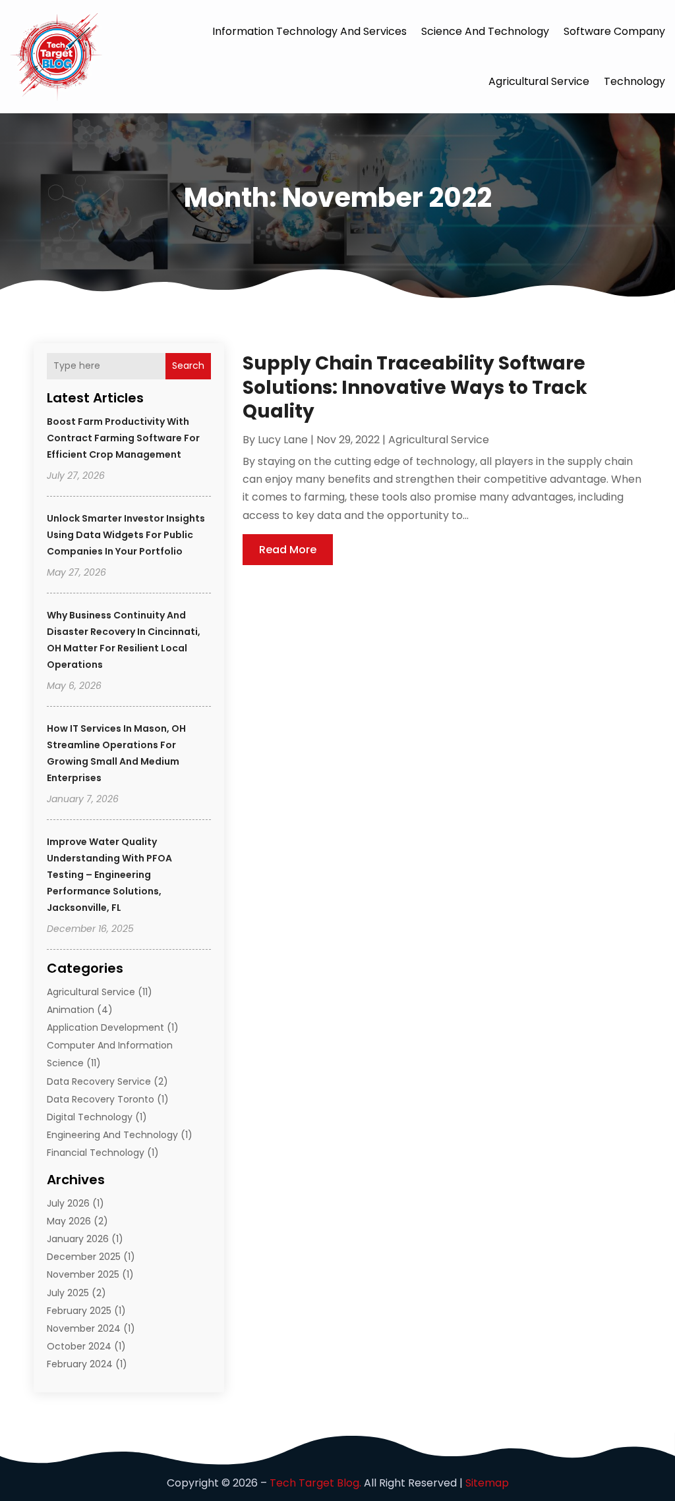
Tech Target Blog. (315, 1482)
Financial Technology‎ (95, 1152)
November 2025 (83, 1274)
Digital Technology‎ (89, 1117)
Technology (634, 81)
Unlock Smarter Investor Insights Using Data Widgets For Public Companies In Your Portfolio (126, 535)
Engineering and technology (112, 1134)
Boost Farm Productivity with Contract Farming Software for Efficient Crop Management (123, 438)
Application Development (105, 1027)
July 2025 (68, 1292)
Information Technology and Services (309, 31)
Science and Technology (485, 31)
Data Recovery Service (99, 1081)
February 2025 (79, 1310)
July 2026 (68, 1203)
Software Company (614, 31)
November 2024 (84, 1328)
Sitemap (487, 1482)
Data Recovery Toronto (100, 1099)
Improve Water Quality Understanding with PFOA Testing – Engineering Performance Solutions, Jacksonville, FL (109, 874)
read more (287, 549)
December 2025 (84, 1256)
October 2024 (79, 1346)
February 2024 (80, 1364)
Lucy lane (283, 439)
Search (188, 365)
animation (70, 1009)
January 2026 (78, 1238)
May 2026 (69, 1221)
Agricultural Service (538, 81)
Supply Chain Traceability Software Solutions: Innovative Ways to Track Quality (415, 387)
